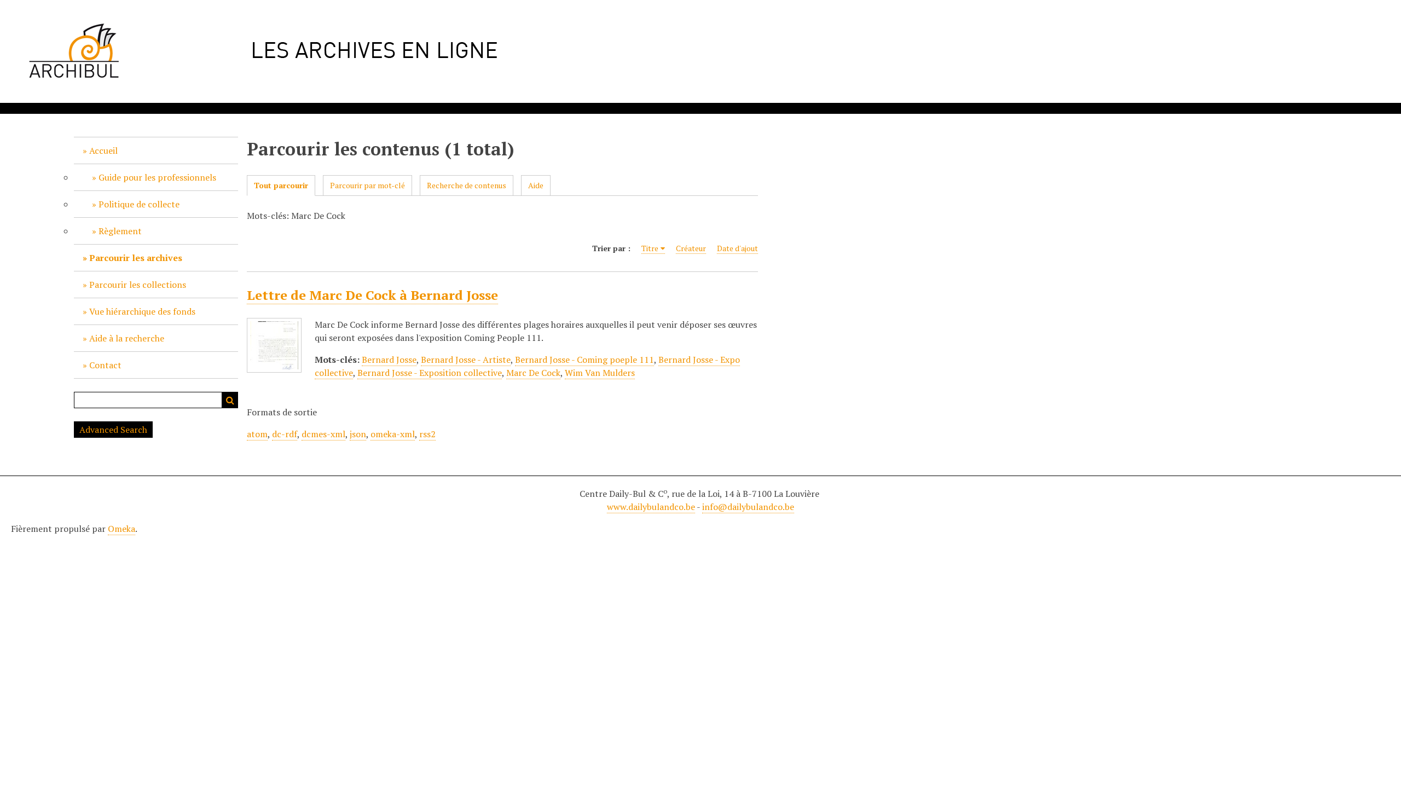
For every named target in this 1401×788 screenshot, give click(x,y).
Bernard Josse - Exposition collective (429, 373)
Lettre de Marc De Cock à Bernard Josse (372, 295)
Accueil (103, 150)
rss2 (427, 434)
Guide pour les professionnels (157, 177)
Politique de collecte (139, 204)
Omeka (121, 529)
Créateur (691, 248)
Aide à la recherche (126, 338)
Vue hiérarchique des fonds (142, 311)
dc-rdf (284, 434)
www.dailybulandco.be (651, 507)
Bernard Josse (389, 360)
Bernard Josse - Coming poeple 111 (584, 360)
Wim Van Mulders (600, 373)
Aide (535, 185)
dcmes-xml (323, 434)
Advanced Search (113, 430)
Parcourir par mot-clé (367, 185)
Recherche (230, 400)
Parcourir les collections (137, 285)
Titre (649, 248)
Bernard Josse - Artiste (466, 360)
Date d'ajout (737, 248)
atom (257, 434)
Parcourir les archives (135, 258)
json (358, 434)
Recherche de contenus (466, 185)
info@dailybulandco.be (748, 507)
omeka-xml (392, 434)
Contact (105, 365)
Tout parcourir (281, 185)
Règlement (120, 231)
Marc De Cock (533, 373)
